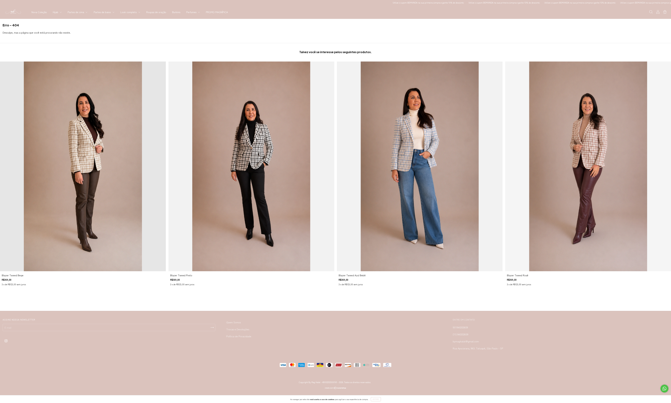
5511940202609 (460, 327)
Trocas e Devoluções (237, 329)
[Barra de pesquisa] (651, 12)
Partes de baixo (103, 12)
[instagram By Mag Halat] (6, 340)
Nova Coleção (39, 12)
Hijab (56, 12)
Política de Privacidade (238, 336)
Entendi (376, 399)
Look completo (129, 12)
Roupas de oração (156, 12)
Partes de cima (76, 12)
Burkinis (176, 12)
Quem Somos (233, 322)
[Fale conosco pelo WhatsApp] (664, 389)
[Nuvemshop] (336, 388)
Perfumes (191, 12)
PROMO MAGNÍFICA (217, 12)
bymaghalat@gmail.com (466, 341)
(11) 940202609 (460, 334)
